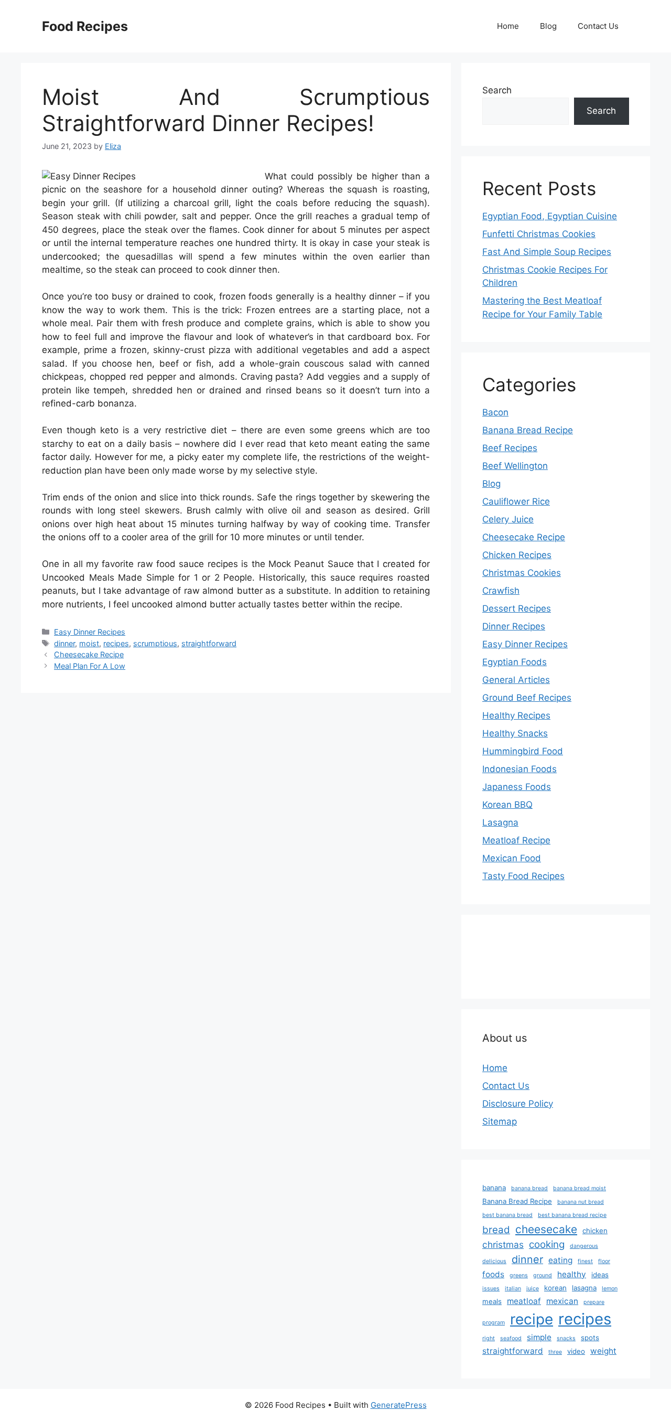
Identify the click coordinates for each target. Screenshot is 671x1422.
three (555, 1352)
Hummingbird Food (522, 751)
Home (508, 26)
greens (519, 1275)
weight (603, 1351)
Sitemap (499, 1121)
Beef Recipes (509, 448)
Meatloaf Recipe (516, 840)
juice (532, 1288)
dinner (64, 643)
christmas (503, 1244)
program (493, 1322)
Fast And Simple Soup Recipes (546, 252)
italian (513, 1288)
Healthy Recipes (516, 715)
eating (560, 1260)
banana (494, 1187)
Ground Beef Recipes (526, 697)
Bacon (495, 412)
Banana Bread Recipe (527, 430)
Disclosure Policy (517, 1103)
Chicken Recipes (516, 555)
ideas (600, 1274)
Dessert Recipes (516, 608)
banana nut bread (580, 1202)
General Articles (516, 680)
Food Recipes (85, 26)
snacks (566, 1338)
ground (542, 1275)
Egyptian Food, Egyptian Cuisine (549, 216)
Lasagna (500, 822)
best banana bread (507, 1215)
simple (539, 1337)
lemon (610, 1288)
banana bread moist (579, 1188)
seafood (511, 1338)
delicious (494, 1261)
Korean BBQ (507, 804)
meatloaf (524, 1301)
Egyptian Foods (514, 662)
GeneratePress (399, 1405)
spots (590, 1337)
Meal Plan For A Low (89, 665)
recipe (531, 1319)
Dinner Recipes (513, 626)
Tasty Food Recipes (523, 876)
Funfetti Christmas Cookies (539, 234)
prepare (593, 1302)
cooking (547, 1244)
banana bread (529, 1188)
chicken (595, 1230)
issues (491, 1288)
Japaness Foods (516, 787)
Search (497, 90)
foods (493, 1274)
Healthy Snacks (515, 733)
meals (492, 1301)
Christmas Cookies (521, 573)
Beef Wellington (515, 466)
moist (89, 643)
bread (496, 1230)
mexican (562, 1301)
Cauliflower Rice (516, 501)
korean (555, 1288)
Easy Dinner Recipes (89, 631)
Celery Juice (508, 519)
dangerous (584, 1246)
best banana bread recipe (572, 1215)
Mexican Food (511, 858)
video (576, 1351)
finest (585, 1261)
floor (604, 1261)
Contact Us (598, 26)
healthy (571, 1274)
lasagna (584, 1288)
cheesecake (546, 1229)
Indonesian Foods (519, 769)
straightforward (208, 643)
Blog (548, 26)
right (488, 1338)
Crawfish (501, 590)
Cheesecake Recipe (89, 654)
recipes (116, 643)
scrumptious (155, 643)
